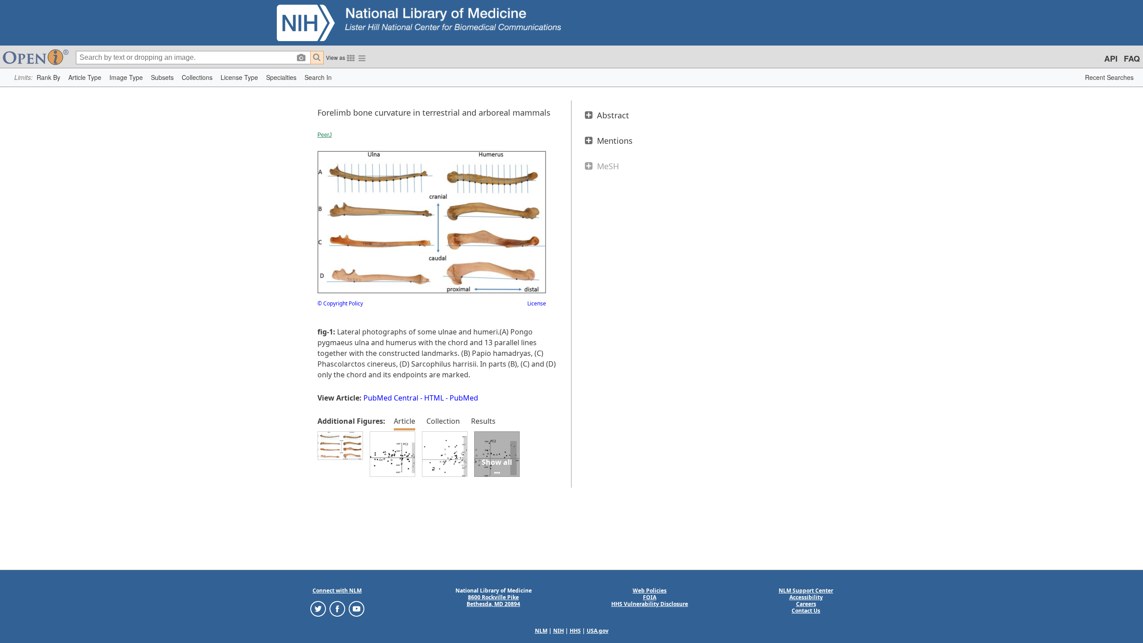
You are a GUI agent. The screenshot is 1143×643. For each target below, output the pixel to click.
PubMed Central (390, 398)
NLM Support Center (806, 590)
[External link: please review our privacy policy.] (318, 608)
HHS (575, 631)
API (1111, 58)
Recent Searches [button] (1109, 77)
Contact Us (806, 610)
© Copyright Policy (340, 303)
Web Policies (650, 590)
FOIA (649, 597)
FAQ (1132, 58)
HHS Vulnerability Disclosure (649, 604)
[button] (48, 77)
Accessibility (806, 597)
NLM (541, 631)
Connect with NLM (337, 590)
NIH (558, 631)
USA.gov (598, 631)
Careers (806, 604)
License (536, 303)
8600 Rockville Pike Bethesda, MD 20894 (493, 600)
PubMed (464, 398)
